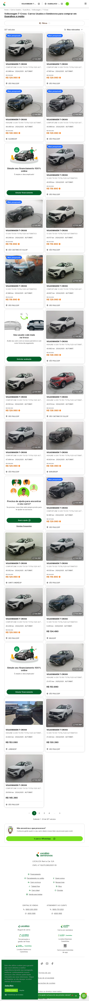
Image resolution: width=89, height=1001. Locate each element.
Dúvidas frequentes (24, 526)
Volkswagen (36, 10)
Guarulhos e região (14, 16)
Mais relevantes (73, 30)
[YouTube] (47, 964)
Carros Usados (15, 10)
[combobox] (29, 4)
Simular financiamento (24, 193)
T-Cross (45, 10)
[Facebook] (52, 964)
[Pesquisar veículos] (67, 4)
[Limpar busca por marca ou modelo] (39, 4)
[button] (30, 913)
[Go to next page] (60, 813)
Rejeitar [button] (21, 990)
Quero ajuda (23, 520)
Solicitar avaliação (24, 359)
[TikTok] (42, 964)
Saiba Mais (9, 986)
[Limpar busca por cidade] (62, 4)
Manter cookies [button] (11, 990)
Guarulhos (26, 10)
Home (6, 10)
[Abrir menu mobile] (85, 3)
